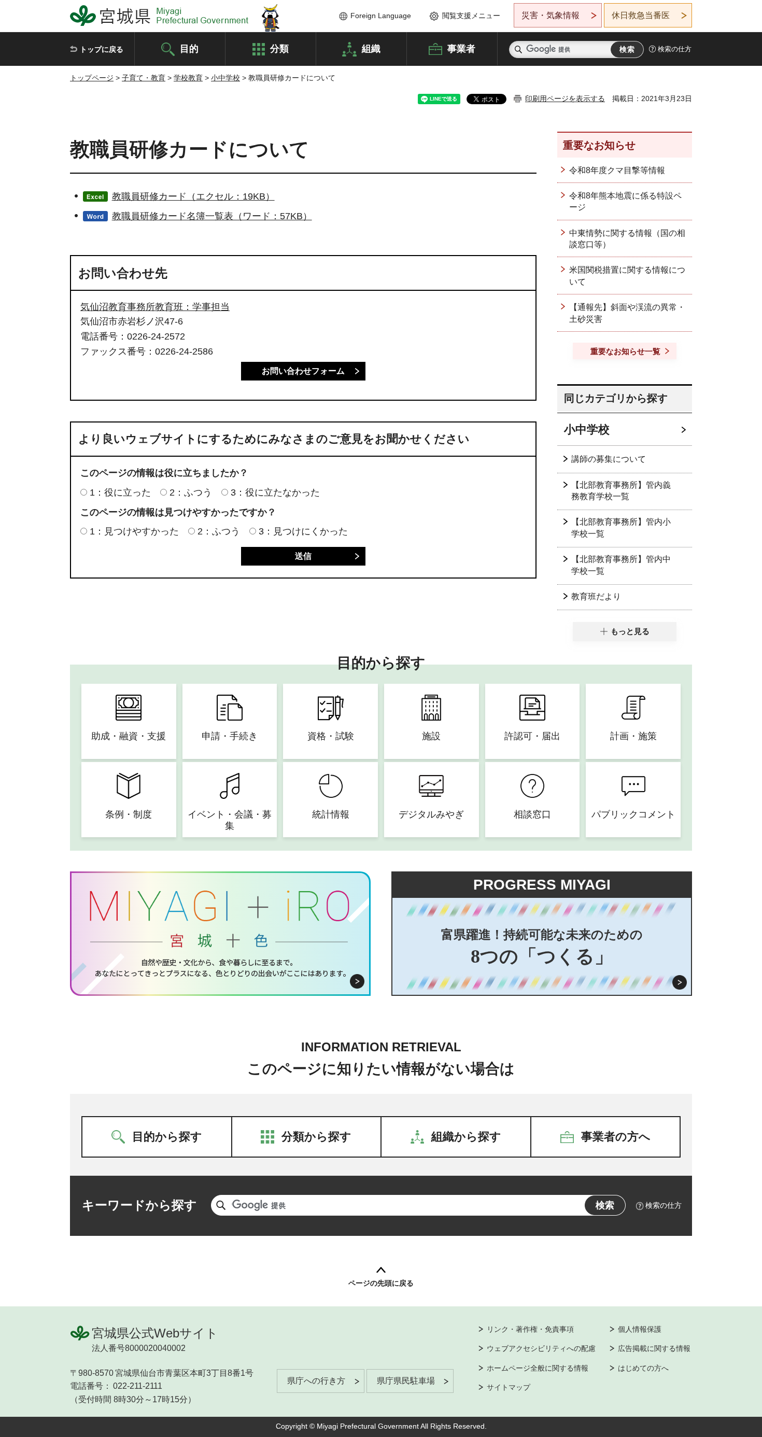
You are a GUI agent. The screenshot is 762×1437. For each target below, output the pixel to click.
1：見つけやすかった (134, 531)
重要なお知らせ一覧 (625, 351)
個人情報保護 (639, 1329)
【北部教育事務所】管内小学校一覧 (621, 527)
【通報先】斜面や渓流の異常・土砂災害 (627, 313)
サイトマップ (508, 1387)
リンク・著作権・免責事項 (530, 1329)
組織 (371, 48)
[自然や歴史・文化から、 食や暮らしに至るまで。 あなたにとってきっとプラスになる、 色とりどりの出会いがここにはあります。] (220, 968)
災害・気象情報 (550, 15)
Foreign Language (380, 15)
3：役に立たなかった (275, 492)
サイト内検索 (518, 49)
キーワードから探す (139, 1205)
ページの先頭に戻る (381, 1283)
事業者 (461, 48)
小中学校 (225, 78)
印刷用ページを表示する (565, 98)
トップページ (92, 78)
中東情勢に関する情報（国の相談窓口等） (627, 239)
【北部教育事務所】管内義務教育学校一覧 (621, 491)
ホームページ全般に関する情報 (537, 1368)
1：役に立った (120, 492)
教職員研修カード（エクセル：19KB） (193, 196)
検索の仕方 (675, 49)
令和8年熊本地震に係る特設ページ (625, 201)
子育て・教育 (143, 78)
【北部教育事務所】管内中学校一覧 (621, 565)
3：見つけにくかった (303, 531)
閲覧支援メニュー (471, 15)
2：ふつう (191, 492)
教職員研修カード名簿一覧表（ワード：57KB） (212, 216)
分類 (279, 48)
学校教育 (188, 78)
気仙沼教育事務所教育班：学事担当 (155, 307)
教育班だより (596, 596)
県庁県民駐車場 (406, 1380)
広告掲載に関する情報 (654, 1348)
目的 (189, 48)
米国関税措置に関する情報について (627, 275)
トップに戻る (101, 49)
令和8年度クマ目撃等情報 (617, 170)
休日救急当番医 (641, 15)
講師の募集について (608, 459)
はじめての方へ (643, 1368)
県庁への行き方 (316, 1380)
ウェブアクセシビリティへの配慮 (541, 1348)
